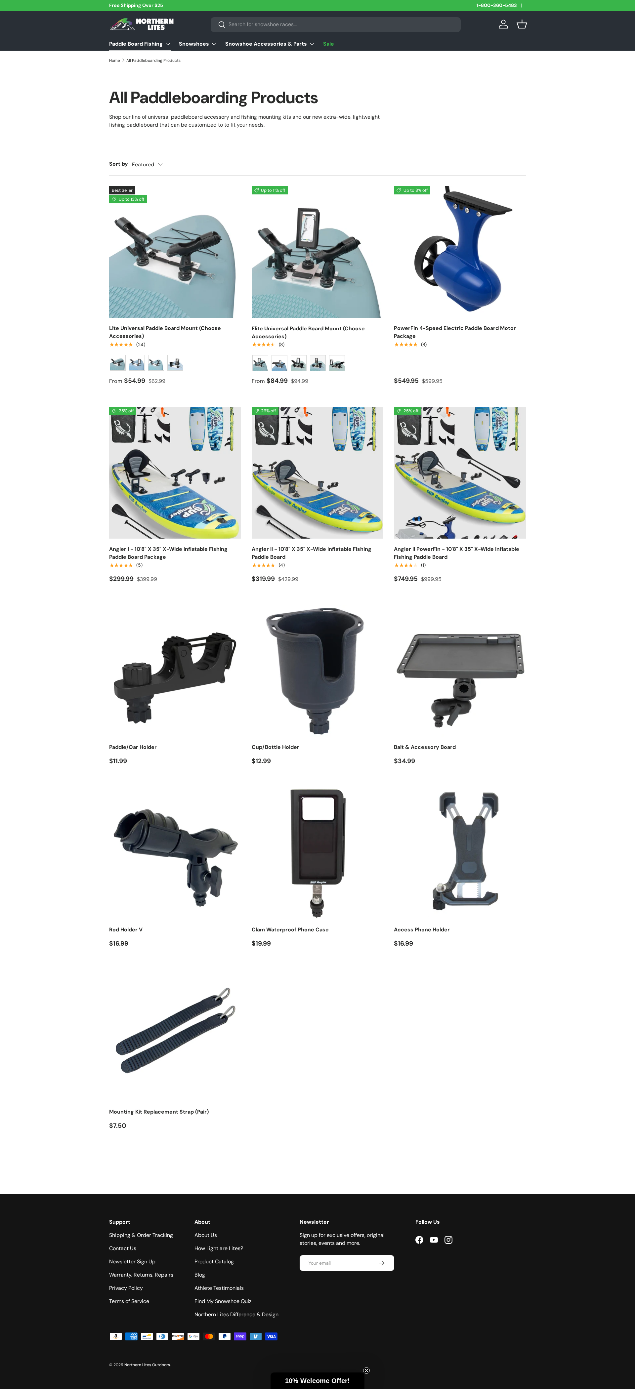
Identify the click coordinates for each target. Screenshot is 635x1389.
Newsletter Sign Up (132, 1261)
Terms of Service (129, 1301)
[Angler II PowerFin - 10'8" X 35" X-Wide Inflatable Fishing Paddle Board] (460, 473)
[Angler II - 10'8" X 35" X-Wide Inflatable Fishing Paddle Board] (318, 473)
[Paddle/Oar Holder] (175, 671)
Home (114, 60)
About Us (205, 1235)
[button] (522, 24)
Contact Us (122, 1248)
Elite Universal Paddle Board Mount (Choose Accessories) (308, 332)
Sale (328, 43)
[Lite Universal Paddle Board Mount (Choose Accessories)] (175, 252)
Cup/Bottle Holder (275, 747)
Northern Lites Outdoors (147, 1365)
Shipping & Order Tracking (141, 1235)
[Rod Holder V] (175, 853)
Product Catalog (214, 1261)
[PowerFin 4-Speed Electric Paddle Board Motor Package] (460, 252)
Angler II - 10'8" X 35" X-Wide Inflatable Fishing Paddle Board (311, 553)
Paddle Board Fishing (136, 43)
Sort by (118, 163)
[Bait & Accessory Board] (460, 671)
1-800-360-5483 (497, 5)
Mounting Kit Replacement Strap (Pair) (159, 1111)
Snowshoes (194, 43)
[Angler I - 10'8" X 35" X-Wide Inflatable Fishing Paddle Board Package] (175, 473)
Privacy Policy (126, 1288)
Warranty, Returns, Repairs (141, 1274)
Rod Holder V (126, 929)
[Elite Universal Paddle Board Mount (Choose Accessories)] (318, 252)
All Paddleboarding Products (153, 60)
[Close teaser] (366, 1370)
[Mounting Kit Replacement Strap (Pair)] (175, 1036)
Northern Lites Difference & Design (236, 1314)
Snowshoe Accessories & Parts (266, 43)
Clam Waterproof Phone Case (290, 929)
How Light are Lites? (218, 1248)
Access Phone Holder (422, 929)
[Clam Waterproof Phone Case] (318, 853)
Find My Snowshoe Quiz (222, 1301)
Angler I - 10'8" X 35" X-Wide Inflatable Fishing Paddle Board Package (168, 553)
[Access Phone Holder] (460, 853)
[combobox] (336, 24)
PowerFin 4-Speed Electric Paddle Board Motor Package (455, 332)
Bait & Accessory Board (425, 747)
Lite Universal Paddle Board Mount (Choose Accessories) (165, 332)
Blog (199, 1274)
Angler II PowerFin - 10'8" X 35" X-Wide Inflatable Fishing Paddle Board (456, 553)
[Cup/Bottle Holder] (318, 671)
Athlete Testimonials (219, 1288)
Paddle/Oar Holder (133, 747)
